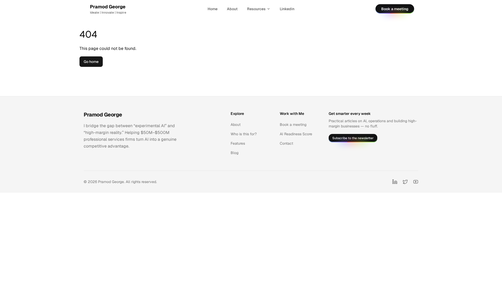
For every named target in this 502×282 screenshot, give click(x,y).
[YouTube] (415, 181)
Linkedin (287, 9)
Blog (234, 152)
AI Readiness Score (296, 134)
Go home (91, 61)
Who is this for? (244, 134)
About (232, 9)
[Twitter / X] (405, 181)
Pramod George (103, 114)
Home (213, 9)
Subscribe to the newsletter (353, 138)
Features (238, 143)
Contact (286, 143)
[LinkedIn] (394, 181)
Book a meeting (394, 9)
